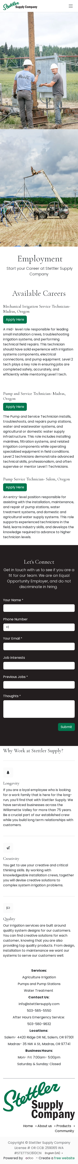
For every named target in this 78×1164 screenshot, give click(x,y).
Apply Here (15, 319)
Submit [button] (66, 726)
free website (64, 1158)
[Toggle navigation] (71, 6)
